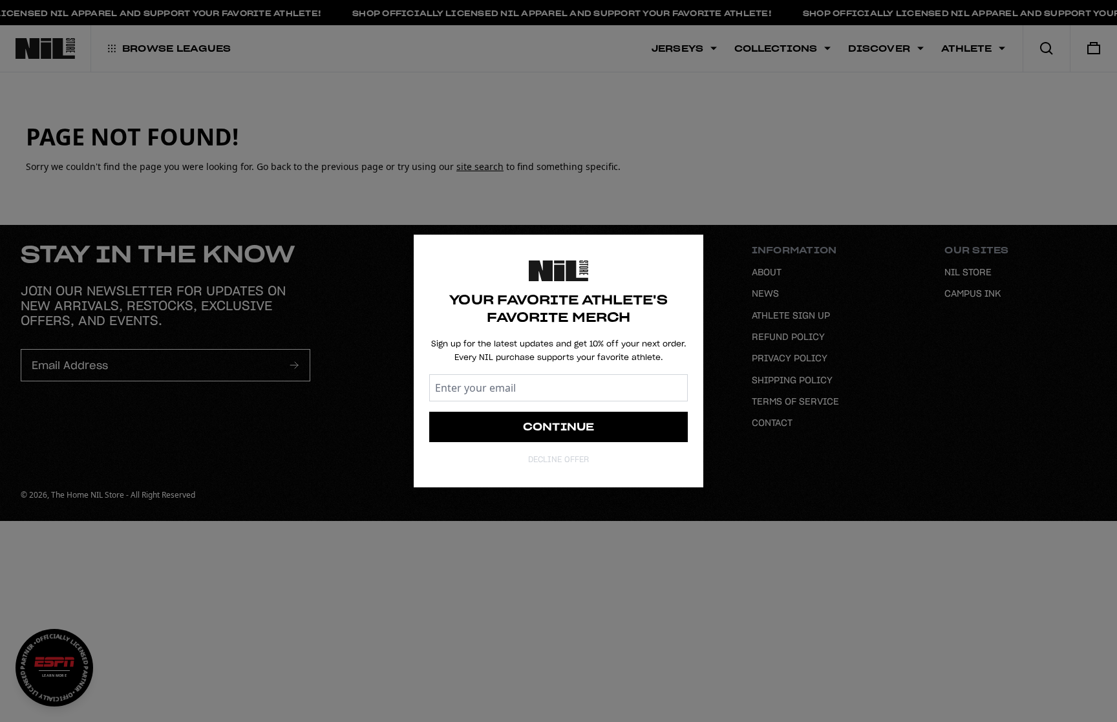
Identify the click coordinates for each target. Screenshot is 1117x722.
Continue (559, 426)
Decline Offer (558, 459)
